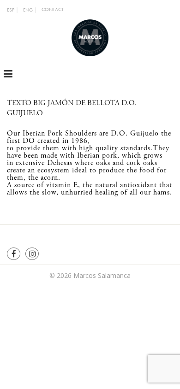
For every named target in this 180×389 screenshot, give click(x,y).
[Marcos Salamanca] (90, 36)
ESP (10, 10)
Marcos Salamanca (102, 275)
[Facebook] (13, 254)
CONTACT (53, 9)
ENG (28, 10)
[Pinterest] (32, 254)
